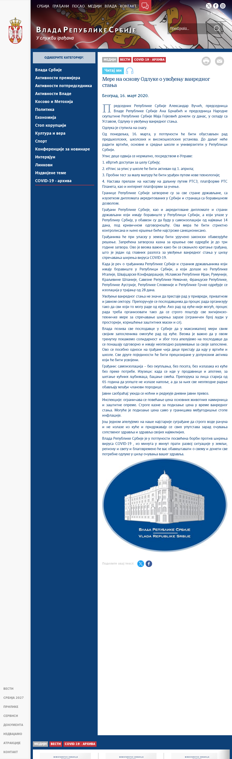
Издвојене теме (50, 173)
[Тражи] (217, 28)
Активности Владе (53, 94)
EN (213, 13)
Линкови (44, 165)
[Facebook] (216, 6)
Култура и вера (50, 133)
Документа (13, 725)
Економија (45, 118)
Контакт (10, 752)
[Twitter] (209, 6)
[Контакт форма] (145, 6)
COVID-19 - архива (53, 181)
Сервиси (10, 716)
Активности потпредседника (63, 86)
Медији (110, 59)
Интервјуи (45, 157)
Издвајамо (12, 734)
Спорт (41, 141)
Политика (44, 110)
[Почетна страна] (15, 30)
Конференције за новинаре (62, 149)
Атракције (12, 743)
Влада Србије (48, 70)
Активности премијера (57, 78)
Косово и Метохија (54, 102)
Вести (8, 688)
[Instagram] (223, 6)
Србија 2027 (13, 697)
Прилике (10, 707)
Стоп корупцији (50, 126)
